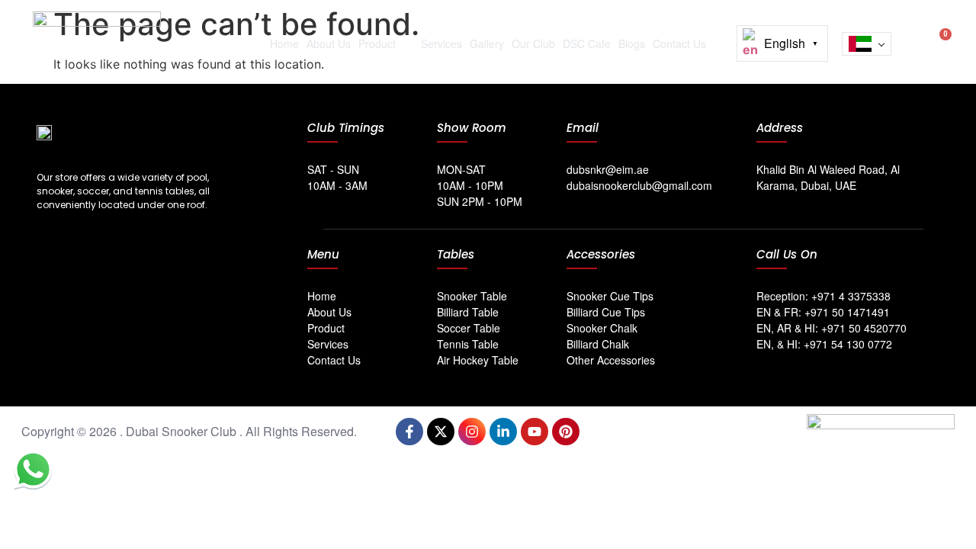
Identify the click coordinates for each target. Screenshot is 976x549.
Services (441, 43)
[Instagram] (472, 431)
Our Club (533, 43)
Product (377, 43)
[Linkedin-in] (503, 431)
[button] (910, 40)
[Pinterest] (566, 431)
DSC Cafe (587, 43)
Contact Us (679, 43)
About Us (329, 43)
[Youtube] (534, 431)
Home (284, 43)
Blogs (631, 43)
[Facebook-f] (409, 431)
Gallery (487, 43)
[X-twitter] (440, 431)
